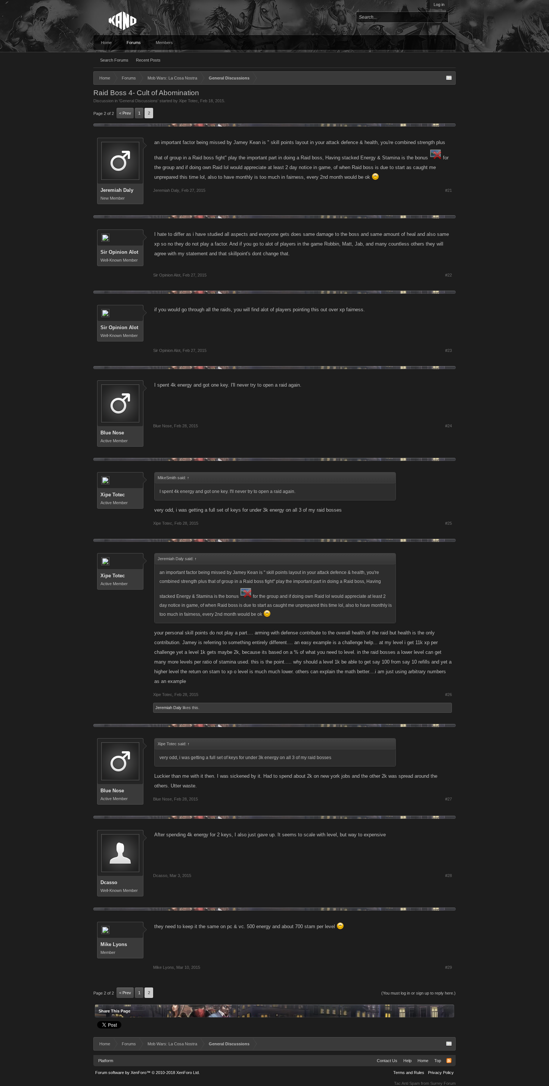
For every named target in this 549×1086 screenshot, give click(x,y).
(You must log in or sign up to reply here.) (418, 993)
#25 (448, 523)
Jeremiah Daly (116, 190)
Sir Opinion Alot (119, 252)
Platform (105, 1060)
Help (407, 1060)
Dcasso (108, 882)
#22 (448, 275)
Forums (134, 42)
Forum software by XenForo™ (147, 1072)
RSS (449, 1061)
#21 (448, 190)
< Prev (125, 113)
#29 (448, 967)
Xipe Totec (188, 101)
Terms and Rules (408, 1072)
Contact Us (387, 1060)
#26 (448, 694)
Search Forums (114, 60)
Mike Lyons (113, 944)
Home (106, 42)
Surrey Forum (443, 1083)
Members (164, 42)
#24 (448, 426)
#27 (448, 799)
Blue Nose (112, 433)
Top (437, 1060)
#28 (448, 875)
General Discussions (139, 101)
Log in (439, 4)
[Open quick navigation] (449, 78)
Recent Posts (148, 60)
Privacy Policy (441, 1072)
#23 (448, 350)
